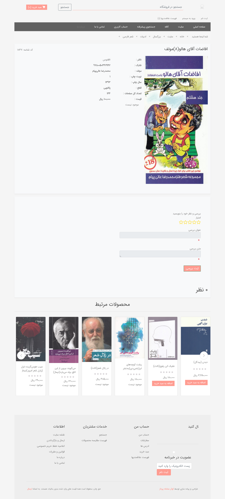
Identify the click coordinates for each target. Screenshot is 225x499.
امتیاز (198, 218)
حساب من (144, 435)
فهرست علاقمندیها (140, 457)
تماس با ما (99, 27)
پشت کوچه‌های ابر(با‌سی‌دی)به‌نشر (132, 366)
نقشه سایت (59, 435)
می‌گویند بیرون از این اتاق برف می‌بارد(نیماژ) (64, 370)
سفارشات (144, 440)
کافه (167, 27)
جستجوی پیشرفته (146, 27)
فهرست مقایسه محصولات (94, 440)
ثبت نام (204, 18)
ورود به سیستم (188, 18)
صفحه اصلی (199, 27)
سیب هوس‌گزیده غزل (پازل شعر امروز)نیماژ (32, 368)
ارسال (29, 489)
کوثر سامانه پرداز (167, 489)
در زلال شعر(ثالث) (100, 368)
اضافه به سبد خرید (163, 383)
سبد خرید (144, 452)
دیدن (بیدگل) (201, 362)
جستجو (64, 7)
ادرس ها (145, 446)
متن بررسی (195, 249)
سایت (181, 27)
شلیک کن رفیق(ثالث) (164, 366)
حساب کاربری (121, 27)
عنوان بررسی (194, 230)
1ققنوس (106, 60)
